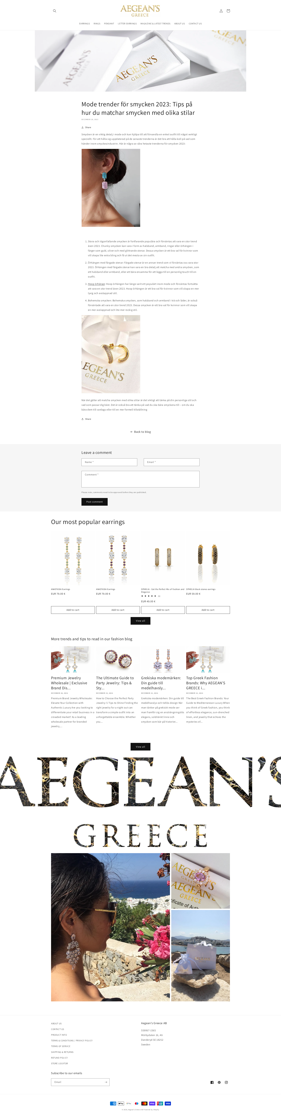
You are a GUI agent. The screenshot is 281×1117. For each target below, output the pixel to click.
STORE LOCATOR (59, 1063)
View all (140, 620)
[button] (54, 10)
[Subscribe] (105, 1082)
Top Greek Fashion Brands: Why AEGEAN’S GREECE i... (205, 682)
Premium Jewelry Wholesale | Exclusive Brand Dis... (69, 682)
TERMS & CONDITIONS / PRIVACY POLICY (72, 1040)
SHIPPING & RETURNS (62, 1052)
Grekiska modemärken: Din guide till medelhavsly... (161, 682)
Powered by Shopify (151, 1110)
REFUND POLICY (59, 1057)
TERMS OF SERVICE (60, 1046)
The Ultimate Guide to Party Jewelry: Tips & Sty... (115, 682)
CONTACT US (57, 1029)
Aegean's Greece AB (135, 1110)
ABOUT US (56, 1023)
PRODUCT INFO (59, 1034)
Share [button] (88, 127)
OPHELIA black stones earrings (200, 589)
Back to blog (142, 432)
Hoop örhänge (96, 284)
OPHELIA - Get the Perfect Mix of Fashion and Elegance (162, 590)
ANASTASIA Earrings (60, 589)
